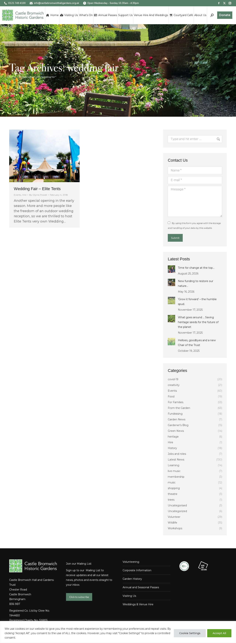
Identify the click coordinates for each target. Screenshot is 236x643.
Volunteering (131, 561)
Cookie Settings (189, 633)
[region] (118, 632)
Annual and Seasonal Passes (141, 587)
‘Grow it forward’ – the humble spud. (197, 302)
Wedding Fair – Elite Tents (37, 188)
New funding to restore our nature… (195, 283)
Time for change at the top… (196, 267)
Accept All (219, 633)
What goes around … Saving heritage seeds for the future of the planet (198, 322)
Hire (24, 194)
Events (17, 194)
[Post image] (171, 269)
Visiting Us (129, 596)
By (38, 195)
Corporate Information (137, 570)
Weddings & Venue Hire (138, 604)
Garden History (132, 578)
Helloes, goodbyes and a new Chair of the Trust (197, 343)
